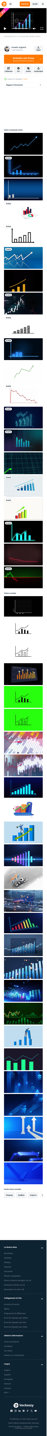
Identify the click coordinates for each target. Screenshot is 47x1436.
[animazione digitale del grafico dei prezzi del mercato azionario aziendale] (23, 302)
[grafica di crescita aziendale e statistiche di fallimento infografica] (23, 553)
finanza (9, 1194)
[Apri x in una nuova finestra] (31, 1413)
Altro (6, 1394)
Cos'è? (25, 79)
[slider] (20, 28)
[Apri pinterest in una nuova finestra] (23, 1413)
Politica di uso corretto (22, 1430)
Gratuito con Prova (23, 59)
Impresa (7, 1266)
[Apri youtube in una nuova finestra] (35, 1413)
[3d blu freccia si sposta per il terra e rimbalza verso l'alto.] (23, 1172)
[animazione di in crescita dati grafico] (23, 605)
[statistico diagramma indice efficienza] (23, 673)
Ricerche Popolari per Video (15, 1329)
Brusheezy (8, 1252)
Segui (38, 50)
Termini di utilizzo (14, 1428)
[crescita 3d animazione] (23, 809)
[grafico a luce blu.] (23, 348)
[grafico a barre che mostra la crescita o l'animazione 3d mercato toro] (23, 485)
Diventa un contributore (14, 1357)
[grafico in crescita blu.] (23, 166)
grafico (21, 1194)
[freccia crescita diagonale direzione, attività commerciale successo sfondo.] (23, 1104)
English (7, 1372)
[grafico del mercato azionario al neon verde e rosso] (23, 576)
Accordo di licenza (11, 1306)
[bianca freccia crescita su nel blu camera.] (23, 1127)
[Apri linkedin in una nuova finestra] (19, 1413)
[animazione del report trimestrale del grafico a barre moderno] (23, 439)
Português (8, 1381)
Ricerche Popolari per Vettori (16, 1320)
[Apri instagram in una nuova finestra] (15, 1413)
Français (7, 1390)
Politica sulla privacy (30, 1428)
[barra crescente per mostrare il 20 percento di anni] (23, 508)
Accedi (35, 4)
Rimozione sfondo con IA (14, 1287)
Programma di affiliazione (15, 1315)
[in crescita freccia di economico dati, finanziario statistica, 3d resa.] (23, 741)
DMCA (6, 1311)
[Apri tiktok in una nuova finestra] (27, 1413)
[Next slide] (37, 1194)
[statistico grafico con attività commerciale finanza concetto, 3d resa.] (23, 900)
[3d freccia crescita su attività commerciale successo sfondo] (23, 1149)
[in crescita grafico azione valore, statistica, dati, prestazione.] (23, 877)
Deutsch (7, 1385)
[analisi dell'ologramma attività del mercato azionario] (23, 531)
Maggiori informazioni (14, 84)
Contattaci (8, 1348)
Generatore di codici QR (14, 1291)
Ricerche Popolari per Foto (15, 1324)
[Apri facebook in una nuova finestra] (11, 1413)
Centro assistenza (11, 1343)
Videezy (7, 1261)
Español (7, 1376)
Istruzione (8, 1270)
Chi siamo (8, 1352)
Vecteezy (7, 1257)
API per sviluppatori (12, 1275)
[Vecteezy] (4, 4)
